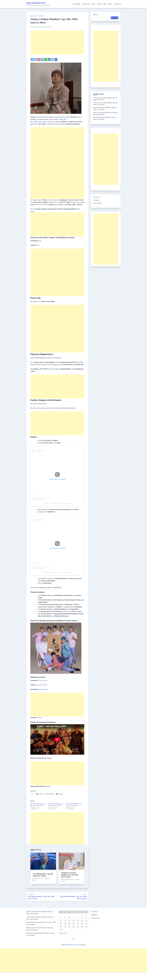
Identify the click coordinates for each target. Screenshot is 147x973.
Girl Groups (76, 4)
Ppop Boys (41, 16)
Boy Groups (86, 4)
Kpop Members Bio (35, 3)
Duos (93, 4)
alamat (40, 717)
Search (95, 14)
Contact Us (117, 4)
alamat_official (43, 689)
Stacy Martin (48, 27)
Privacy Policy (97, 203)
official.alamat (42, 680)
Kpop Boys (33, 16)
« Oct (72, 938)
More (110, 4)
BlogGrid (75, 944)
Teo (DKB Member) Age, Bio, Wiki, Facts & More (43, 875)
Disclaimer (96, 200)
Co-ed (99, 4)
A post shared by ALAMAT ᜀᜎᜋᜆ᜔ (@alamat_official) (57, 503)
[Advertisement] (57, 42)
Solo (104, 4)
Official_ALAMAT (42, 685)
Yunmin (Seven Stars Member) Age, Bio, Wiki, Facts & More (69, 875)
